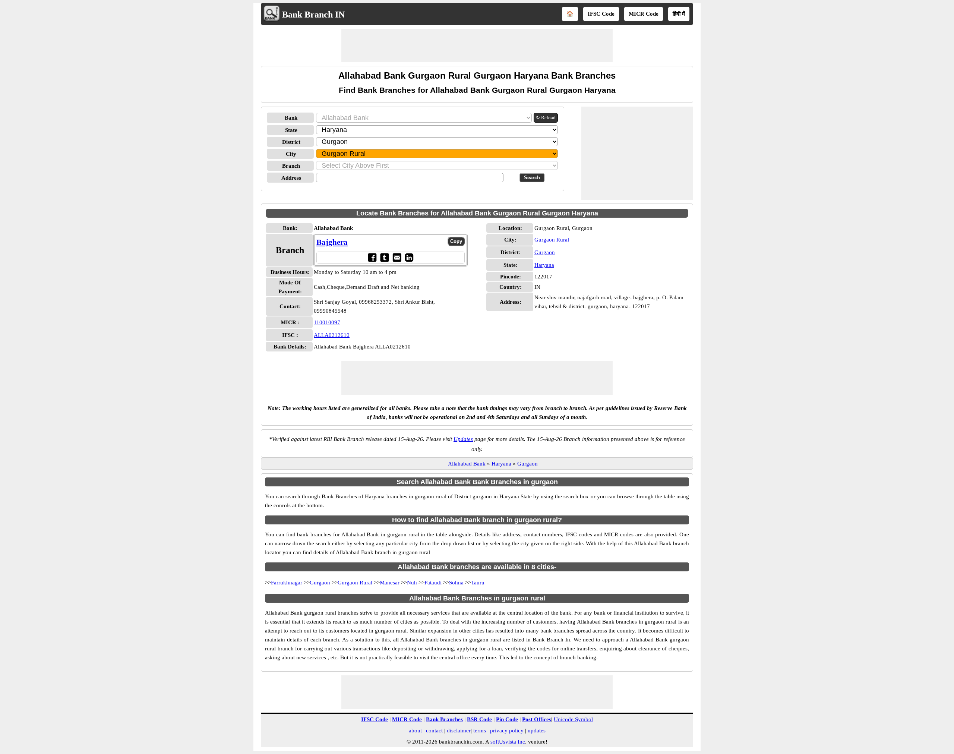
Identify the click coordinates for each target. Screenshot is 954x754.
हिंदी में (679, 14)
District (291, 142)
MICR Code (643, 14)
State (291, 130)
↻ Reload (546, 117)
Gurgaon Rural (551, 240)
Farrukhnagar (286, 583)
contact (434, 731)
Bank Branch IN (313, 14)
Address (291, 178)
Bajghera (332, 242)
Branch (291, 166)
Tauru (477, 583)
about (415, 731)
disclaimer (459, 731)
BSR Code (479, 719)
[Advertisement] (477, 45)
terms (479, 731)
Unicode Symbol (573, 719)
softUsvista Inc (507, 742)
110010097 (327, 322)
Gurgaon (544, 252)
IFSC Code (601, 14)
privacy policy (507, 731)
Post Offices (536, 719)
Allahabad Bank (467, 464)
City (291, 154)
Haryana (544, 265)
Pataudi (433, 583)
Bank (291, 118)
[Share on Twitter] (384, 257)
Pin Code (507, 719)
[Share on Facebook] (372, 257)
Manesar (389, 583)
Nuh (412, 583)
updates (537, 731)
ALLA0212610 (332, 335)
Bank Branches (444, 719)
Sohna (456, 583)
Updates (463, 439)
